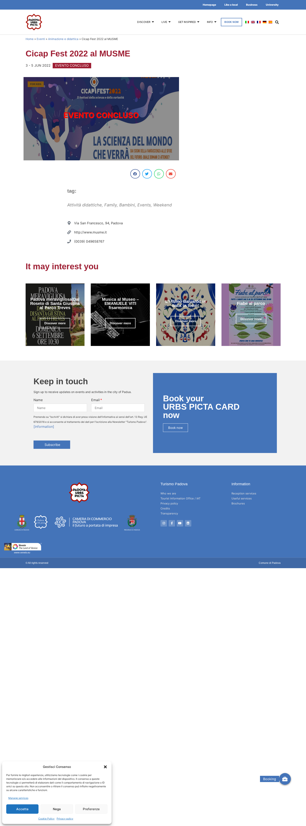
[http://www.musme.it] (69, 232)
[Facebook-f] (172, 523)
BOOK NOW (231, 22)
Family (110, 204)
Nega (57, 809)
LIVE (164, 22)
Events (144, 204)
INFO (210, 22)
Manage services (18, 798)
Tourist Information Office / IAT (180, 498)
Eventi (41, 39)
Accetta (22, 809)
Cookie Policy (46, 818)
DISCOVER (144, 22)
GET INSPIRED (187, 22)
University (272, 4)
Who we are (168, 493)
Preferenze (91, 809)
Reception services (243, 493)
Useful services (241, 498)
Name (38, 400)
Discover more (55, 323)
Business (251, 4)
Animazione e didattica (63, 39)
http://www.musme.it (90, 232)
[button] (105, 767)
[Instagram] (163, 523)
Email (95, 400)
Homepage (209, 4)
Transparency (169, 513)
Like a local (231, 4)
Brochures (238, 503)
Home (30, 39)
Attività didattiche (84, 204)
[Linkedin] (188, 523)
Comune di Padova (270, 562)
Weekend (162, 204)
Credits (165, 508)
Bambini (127, 204)
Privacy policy (65, 818)
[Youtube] (180, 523)
